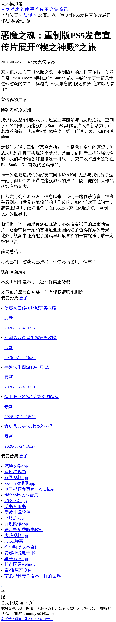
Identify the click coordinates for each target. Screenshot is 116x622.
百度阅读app (16, 523)
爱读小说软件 (17, 512)
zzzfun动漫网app (19, 483)
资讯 (63, 9)
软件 (24, 9)
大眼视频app (16, 535)
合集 (54, 9)
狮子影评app (16, 558)
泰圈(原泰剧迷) (18, 570)
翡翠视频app (16, 477)
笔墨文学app (16, 466)
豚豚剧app (14, 518)
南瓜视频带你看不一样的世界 (32, 576)
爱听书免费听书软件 (24, 529)
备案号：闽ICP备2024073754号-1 (27, 619)
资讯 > (30, 15)
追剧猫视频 (15, 471)
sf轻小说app (15, 500)
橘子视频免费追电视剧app (29, 489)
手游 (34, 9)
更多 (23, 297)
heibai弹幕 (14, 541)
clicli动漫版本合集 (21, 547)
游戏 (15, 9)
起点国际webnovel (21, 564)
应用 (44, 9)
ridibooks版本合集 (21, 494)
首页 (5, 9)
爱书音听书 (15, 506)
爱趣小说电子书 (19, 552)
